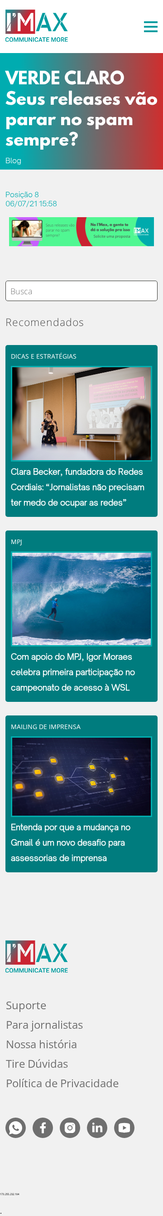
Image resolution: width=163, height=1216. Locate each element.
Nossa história (41, 1043)
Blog (13, 160)
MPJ (16, 541)
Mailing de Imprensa (46, 726)
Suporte (26, 1004)
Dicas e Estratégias (44, 356)
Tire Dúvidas (37, 1063)
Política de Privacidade (62, 1082)
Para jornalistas (44, 1024)
